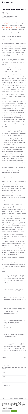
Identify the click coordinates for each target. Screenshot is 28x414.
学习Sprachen (7, 2)
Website (5, 381)
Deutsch (4, 17)
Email (4, 376)
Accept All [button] (14, 410)
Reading (8, 17)
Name (4, 372)
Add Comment (6, 385)
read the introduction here (8, 23)
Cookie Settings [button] (6, 410)
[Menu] (25, 2)
